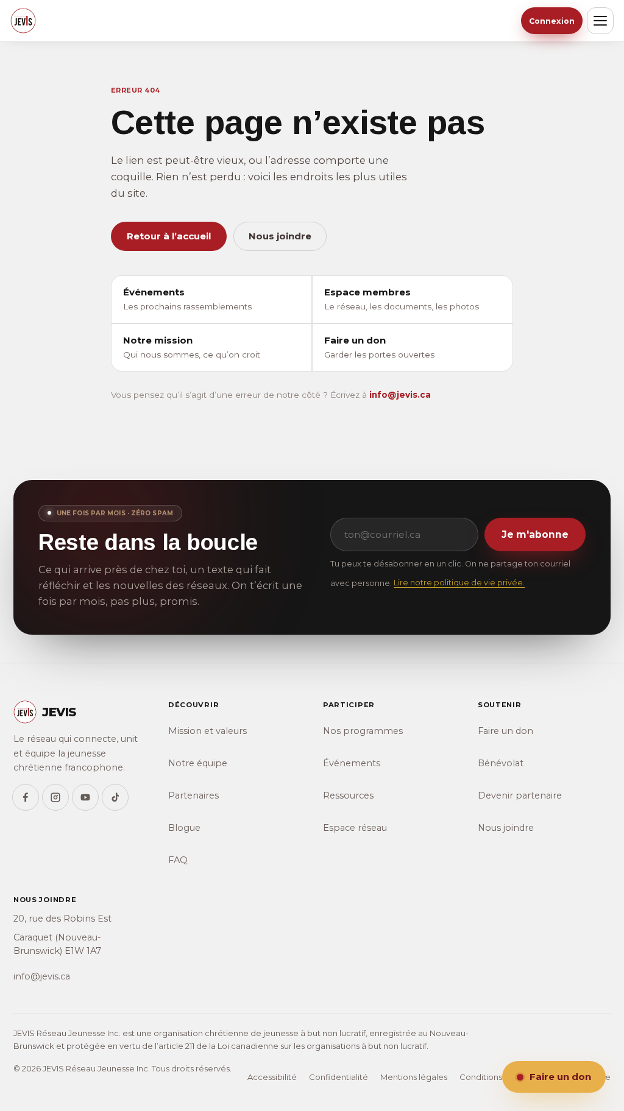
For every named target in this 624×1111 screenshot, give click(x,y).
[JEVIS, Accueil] (23, 20)
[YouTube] (85, 797)
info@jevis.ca (400, 395)
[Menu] (600, 20)
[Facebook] (25, 797)
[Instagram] (55, 797)
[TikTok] (115, 797)
